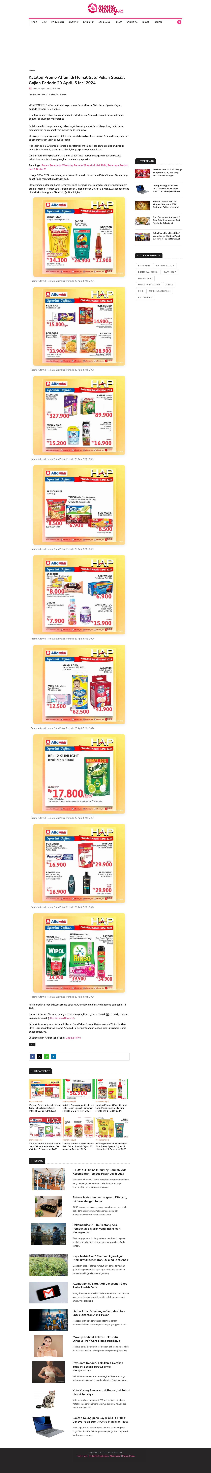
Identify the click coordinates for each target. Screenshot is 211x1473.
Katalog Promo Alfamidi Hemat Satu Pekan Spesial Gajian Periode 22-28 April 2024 (45, 1108)
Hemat (118, 22)
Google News (73, 1037)
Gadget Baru (145, 278)
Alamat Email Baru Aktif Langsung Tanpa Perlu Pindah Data (100, 1285)
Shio (140, 291)
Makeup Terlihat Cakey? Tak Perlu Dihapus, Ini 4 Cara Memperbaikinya (96, 1339)
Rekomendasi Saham (160, 291)
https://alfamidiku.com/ (61, 1018)
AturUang (104, 22)
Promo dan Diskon (148, 272)
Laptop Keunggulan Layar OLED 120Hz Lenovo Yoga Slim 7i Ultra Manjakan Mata (100, 1420)
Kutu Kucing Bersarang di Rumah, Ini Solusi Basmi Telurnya (101, 1392)
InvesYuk (73, 22)
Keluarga (132, 22)
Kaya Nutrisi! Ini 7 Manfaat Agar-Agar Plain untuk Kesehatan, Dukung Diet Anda (100, 1258)
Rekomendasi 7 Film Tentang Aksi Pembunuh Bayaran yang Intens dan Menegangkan (96, 1228)
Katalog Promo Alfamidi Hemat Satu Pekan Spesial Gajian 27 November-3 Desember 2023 (111, 1146)
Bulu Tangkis (145, 297)
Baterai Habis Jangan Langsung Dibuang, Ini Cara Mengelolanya (100, 1199)
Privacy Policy (128, 1456)
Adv (44, 22)
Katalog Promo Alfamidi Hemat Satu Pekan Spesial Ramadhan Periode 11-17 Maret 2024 (78, 1108)
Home (34, 22)
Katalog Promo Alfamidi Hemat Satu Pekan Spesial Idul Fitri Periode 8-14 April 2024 (111, 1108)
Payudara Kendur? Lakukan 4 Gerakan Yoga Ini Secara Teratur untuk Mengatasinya (98, 1366)
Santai (158, 22)
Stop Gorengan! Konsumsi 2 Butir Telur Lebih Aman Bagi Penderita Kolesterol (166, 220)
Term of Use (82, 1456)
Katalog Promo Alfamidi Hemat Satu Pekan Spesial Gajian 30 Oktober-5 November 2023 (45, 1146)
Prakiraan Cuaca (164, 266)
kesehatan (144, 266)
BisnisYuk (88, 22)
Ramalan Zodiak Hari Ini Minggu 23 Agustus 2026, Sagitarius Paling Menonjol (166, 204)
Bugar (146, 22)
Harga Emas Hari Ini (149, 285)
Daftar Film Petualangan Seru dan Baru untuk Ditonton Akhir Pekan (99, 1313)
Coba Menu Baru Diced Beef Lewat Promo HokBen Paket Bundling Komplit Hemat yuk (166, 236)
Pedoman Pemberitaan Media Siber (105, 1456)
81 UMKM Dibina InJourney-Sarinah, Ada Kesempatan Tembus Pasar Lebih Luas (99, 1172)
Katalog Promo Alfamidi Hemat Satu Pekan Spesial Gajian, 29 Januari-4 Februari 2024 (78, 1146)
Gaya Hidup (170, 272)
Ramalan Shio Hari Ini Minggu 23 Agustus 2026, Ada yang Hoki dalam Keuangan (167, 172)
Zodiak (169, 285)
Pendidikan (57, 22)
